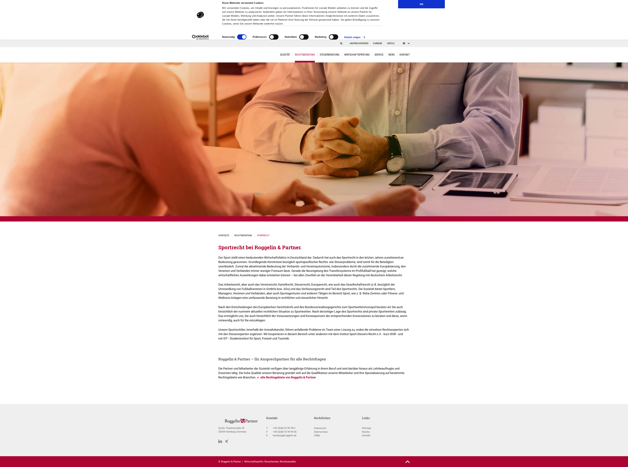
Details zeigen (352, 37)
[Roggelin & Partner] (237, 55)
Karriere (377, 43)
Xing (226, 441)
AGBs (317, 435)
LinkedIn (220, 441)
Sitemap (366, 428)
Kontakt (366, 435)
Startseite (223, 235)
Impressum (320, 428)
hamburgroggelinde (285, 435)
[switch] (274, 38)
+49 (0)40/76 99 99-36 (285, 431)
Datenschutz (321, 431)
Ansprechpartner (359, 43)
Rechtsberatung (243, 235)
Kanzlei (366, 431)
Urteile (391, 43)
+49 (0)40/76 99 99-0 (284, 428)
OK (421, 4)
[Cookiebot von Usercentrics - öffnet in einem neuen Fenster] (200, 37)
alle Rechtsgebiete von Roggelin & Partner (288, 377)
